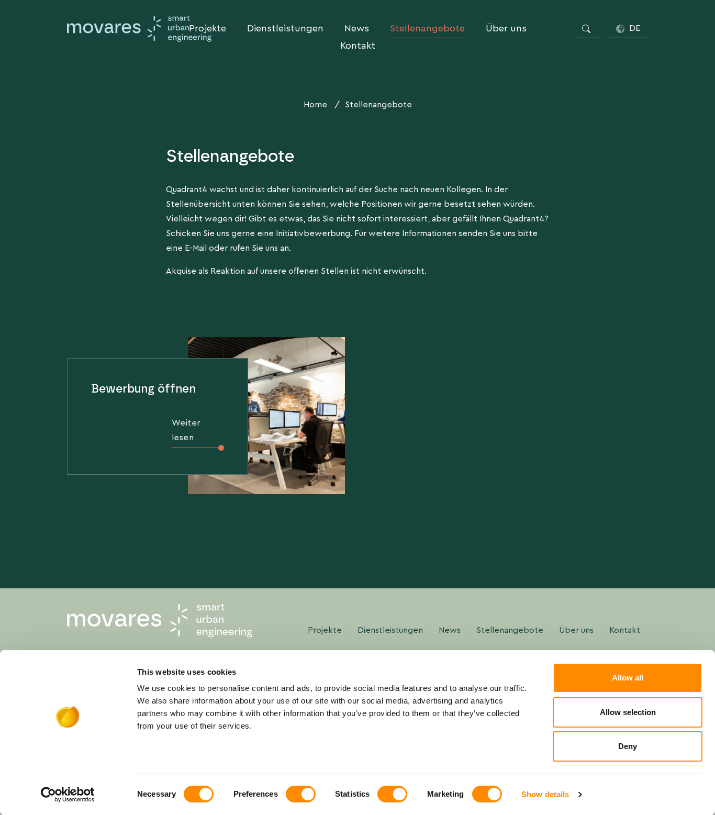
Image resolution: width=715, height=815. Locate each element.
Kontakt (357, 45)
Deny (627, 746)
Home (315, 104)
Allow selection (628, 712)
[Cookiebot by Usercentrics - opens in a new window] (68, 794)
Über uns (506, 28)
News (356, 28)
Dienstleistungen (285, 28)
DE (633, 28)
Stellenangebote (427, 28)
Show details (545, 794)
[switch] (301, 794)
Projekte (207, 28)
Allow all (627, 677)
